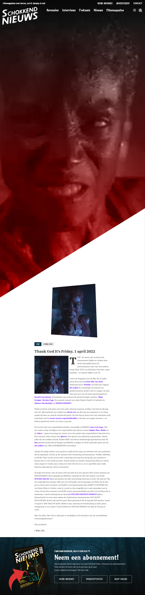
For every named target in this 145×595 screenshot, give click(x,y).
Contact (137, 3)
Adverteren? (123, 3)
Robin (103, 430)
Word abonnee (105, 3)
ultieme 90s (43, 403)
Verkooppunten (94, 579)
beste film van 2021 (94, 381)
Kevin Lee (71, 412)
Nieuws (98, 10)
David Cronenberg (42, 397)
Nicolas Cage (48, 400)
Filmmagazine (115, 10)
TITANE (87, 385)
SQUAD (46, 479)
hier (36, 442)
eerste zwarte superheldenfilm (63, 418)
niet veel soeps (96, 427)
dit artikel (74, 388)
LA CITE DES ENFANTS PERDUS (82, 494)
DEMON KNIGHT (63, 403)
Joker (39, 433)
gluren (64, 436)
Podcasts (84, 10)
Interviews (69, 10)
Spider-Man (94, 430)
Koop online (120, 579)
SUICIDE (38, 479)
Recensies (53, 10)
